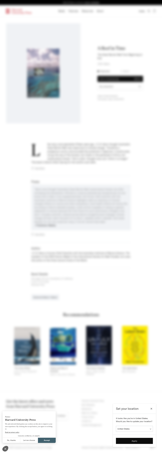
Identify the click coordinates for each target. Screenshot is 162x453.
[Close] (151, 408)
